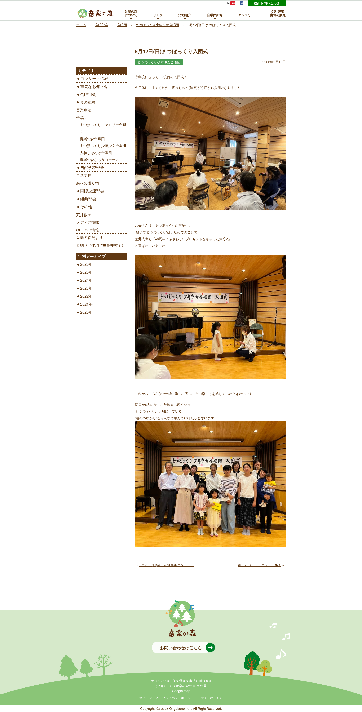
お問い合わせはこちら (181, 647)
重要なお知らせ (94, 86)
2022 (84, 296)
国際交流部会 (92, 190)
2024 (84, 280)
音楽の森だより (89, 237)
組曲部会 (88, 198)
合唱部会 (88, 94)
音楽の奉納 (85, 102)
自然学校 (83, 175)
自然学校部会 (92, 167)
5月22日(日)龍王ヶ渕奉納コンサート (166, 564)
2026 (84, 264)
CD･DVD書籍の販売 (278, 13)
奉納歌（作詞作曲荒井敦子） (100, 245)
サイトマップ (148, 697)
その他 (86, 206)
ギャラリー (246, 15)
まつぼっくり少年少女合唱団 (103, 145)
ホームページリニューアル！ (259, 564)
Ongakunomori (180, 708)
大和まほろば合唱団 (96, 152)
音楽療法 (83, 109)
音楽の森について (131, 13)
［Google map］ (181, 690)
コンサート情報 (94, 78)
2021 (84, 304)
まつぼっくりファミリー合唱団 (103, 128)
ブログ (158, 15)
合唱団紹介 (215, 15)
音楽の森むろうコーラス (99, 159)
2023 (84, 288)
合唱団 (82, 117)
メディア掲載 (87, 222)
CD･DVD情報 (87, 229)
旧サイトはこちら (210, 697)
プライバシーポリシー (178, 697)
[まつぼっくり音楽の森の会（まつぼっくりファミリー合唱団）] (95, 13)
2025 (84, 272)
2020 (84, 312)
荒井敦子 (83, 214)
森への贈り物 (87, 183)
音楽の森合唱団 (92, 138)
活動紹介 (184, 15)
